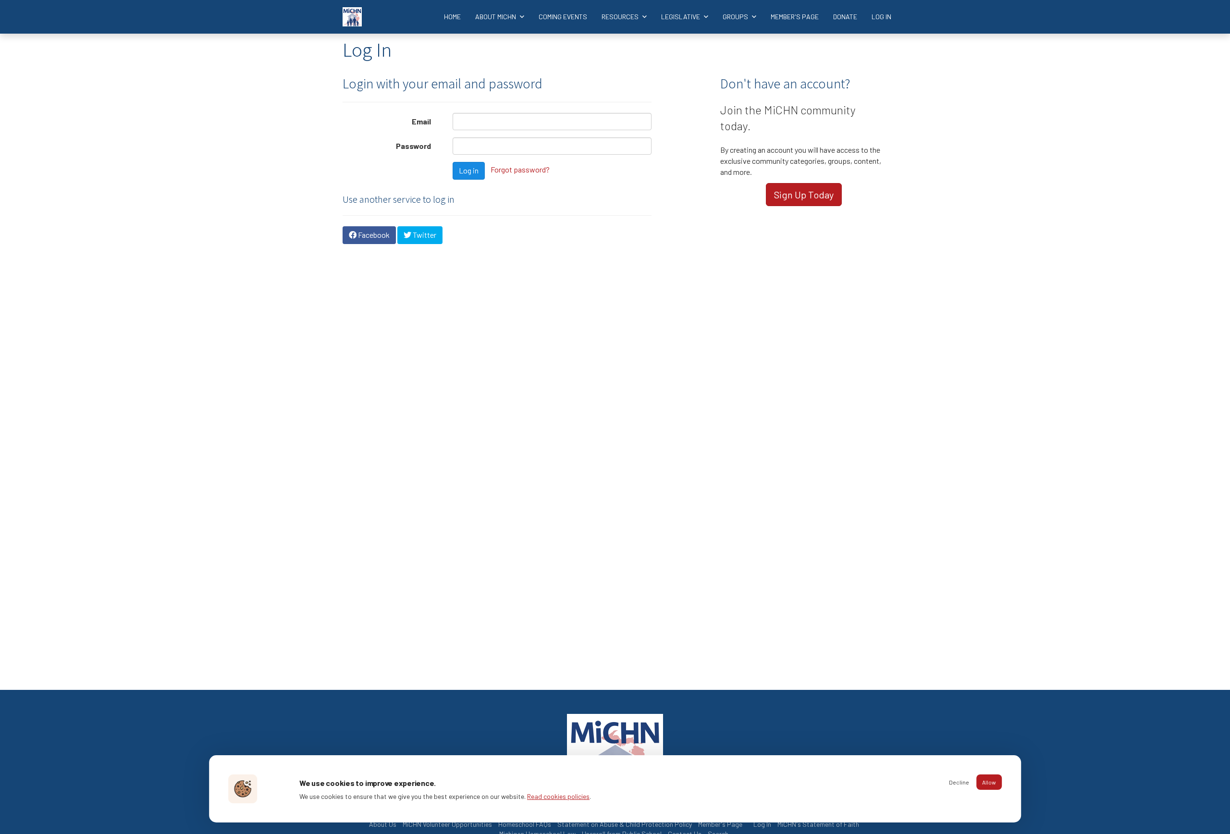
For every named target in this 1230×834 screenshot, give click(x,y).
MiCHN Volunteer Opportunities (447, 824)
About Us (382, 824)
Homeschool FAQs (524, 824)
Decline (959, 782)
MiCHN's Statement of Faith (818, 824)
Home (452, 16)
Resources (621, 16)
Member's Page (795, 16)
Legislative (681, 16)
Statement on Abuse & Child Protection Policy (624, 824)
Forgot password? (520, 169)
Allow (989, 782)
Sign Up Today (804, 194)
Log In (881, 16)
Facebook (373, 234)
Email (421, 121)
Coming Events (563, 16)
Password (413, 145)
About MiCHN (496, 16)
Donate (845, 16)
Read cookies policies (558, 796)
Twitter (423, 234)
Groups (736, 16)
